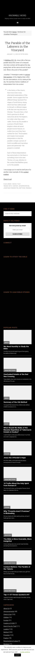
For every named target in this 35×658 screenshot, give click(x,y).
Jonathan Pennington (11, 188)
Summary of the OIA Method (15, 402)
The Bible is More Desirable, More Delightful (18, 540)
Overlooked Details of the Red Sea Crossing (16, 375)
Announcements (9, 611)
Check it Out (16, 184)
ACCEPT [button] (17, 655)
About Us (7, 608)
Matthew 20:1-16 (10, 60)
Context (15, 186)
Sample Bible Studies (10, 370)
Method (6, 342)
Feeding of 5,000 (9, 623)
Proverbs (7, 453)
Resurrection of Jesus (11, 641)
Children (6, 617)
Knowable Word (17, 15)
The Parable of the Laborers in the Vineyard (17, 46)
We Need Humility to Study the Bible (16, 347)
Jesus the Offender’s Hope (15, 458)
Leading (6, 629)
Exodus (6, 424)
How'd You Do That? (10, 626)
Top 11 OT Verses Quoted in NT (17, 595)
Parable (29, 188)
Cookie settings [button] (25, 652)
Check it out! (8, 179)
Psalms (6, 638)
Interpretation (24, 186)
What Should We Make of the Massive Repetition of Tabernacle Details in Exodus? (17, 430)
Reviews (6, 644)
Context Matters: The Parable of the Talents (17, 568)
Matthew (22, 188)
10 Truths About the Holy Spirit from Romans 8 (16, 484)
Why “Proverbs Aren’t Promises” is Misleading (17, 512)
